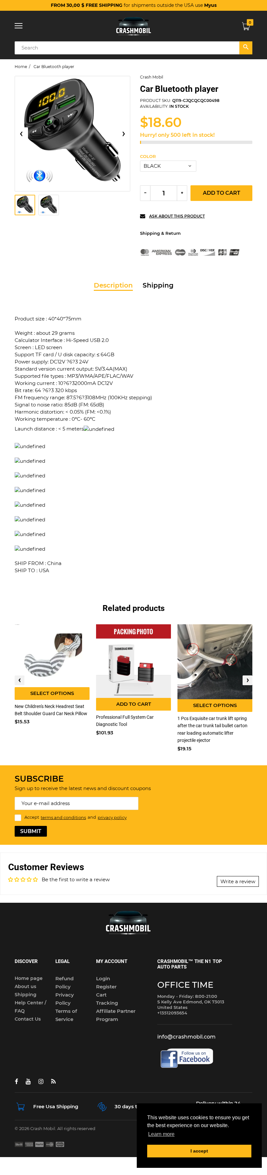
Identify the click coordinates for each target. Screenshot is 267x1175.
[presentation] (19, 680)
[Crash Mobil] (133, 26)
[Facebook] (16, 1081)
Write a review (237, 881)
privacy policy (112, 817)
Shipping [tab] (158, 285)
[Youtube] (28, 1081)
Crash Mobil (151, 77)
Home (21, 66)
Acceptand (75, 817)
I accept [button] (199, 1151)
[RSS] (53, 1081)
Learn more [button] (161, 1134)
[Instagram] (40, 1081)
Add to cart (221, 193)
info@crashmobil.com (186, 1037)
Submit (30, 831)
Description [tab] (113, 285)
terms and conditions (63, 817)
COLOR (148, 156)
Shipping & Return (160, 233)
